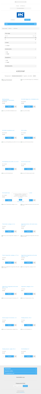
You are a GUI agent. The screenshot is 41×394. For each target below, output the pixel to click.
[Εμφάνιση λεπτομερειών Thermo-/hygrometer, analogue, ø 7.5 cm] (11, 244)
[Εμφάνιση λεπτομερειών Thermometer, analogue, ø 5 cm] (11, 213)
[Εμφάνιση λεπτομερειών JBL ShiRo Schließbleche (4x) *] (11, 119)
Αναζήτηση (27, 19)
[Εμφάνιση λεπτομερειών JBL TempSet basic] (11, 182)
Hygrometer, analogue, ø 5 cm (27, 286)
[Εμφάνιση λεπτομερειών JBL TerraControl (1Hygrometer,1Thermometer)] (11, 88)
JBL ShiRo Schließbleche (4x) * (8, 130)
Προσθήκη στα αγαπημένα (15, 107)
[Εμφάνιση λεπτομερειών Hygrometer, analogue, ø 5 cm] (30, 275)
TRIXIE (7, 62)
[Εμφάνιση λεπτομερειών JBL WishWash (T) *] (30, 338)
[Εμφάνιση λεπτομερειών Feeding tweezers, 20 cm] (30, 307)
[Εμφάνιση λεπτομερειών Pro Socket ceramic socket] (30, 182)
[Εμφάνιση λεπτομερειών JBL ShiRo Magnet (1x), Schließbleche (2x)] (30, 88)
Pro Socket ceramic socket (26, 192)
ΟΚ (20, 199)
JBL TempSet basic (6, 192)
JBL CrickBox (24, 130)
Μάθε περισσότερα (20, 201)
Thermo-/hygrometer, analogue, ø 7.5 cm (10, 255)
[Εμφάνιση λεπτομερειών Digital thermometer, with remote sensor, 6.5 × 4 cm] (30, 213)
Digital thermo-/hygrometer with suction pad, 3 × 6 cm (10, 287)
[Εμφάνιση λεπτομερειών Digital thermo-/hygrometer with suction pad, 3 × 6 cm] (11, 275)
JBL (7, 52)
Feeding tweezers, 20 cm (26, 317)
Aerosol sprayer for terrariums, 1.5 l (9, 317)
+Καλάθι (9, 106)
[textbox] (17, 20)
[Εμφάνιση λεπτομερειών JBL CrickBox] (30, 119)
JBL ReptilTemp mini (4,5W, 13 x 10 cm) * (10, 161)
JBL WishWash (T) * (25, 348)
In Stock (7, 45)
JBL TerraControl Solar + (26, 161)
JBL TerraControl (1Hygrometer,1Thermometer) (8, 100)
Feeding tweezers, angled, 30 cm (8, 348)
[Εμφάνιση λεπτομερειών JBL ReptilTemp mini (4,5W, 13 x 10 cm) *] (11, 151)
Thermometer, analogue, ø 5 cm (8, 224)
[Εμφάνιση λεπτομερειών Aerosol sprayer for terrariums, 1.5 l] (11, 307)
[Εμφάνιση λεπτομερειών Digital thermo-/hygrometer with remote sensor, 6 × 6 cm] (30, 244)
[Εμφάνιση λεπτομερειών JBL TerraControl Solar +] (30, 151)
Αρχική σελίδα (4, 28)
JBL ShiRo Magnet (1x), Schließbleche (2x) (29, 99)
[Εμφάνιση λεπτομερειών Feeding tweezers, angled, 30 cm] (11, 338)
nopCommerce (22, 392)
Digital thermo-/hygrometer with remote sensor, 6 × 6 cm (29, 256)
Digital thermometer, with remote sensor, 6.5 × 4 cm (29, 225)
